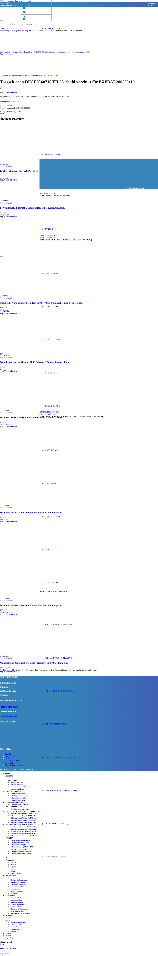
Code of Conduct (12, 761)
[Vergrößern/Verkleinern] (1, 953)
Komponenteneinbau (17, 887)
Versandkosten (10, 92)
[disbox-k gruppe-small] (62, 479)
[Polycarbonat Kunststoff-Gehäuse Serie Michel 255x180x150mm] (6, 196)
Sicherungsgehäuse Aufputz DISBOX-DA (23, 820)
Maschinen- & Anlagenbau (19, 909)
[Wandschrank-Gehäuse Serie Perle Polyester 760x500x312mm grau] (18, 651)
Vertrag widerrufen (8, 948)
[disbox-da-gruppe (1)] (62, 369)
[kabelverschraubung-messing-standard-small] (62, 654)
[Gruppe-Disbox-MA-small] (62, 335)
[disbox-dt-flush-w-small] (62, 545)
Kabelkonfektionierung (17, 884)
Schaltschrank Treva (17, 789)
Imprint (8, 754)
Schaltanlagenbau (16, 900)
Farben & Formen (16, 878)
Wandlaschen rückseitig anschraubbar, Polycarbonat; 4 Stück (31, 417)
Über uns (13, 862)
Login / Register (11, 938)
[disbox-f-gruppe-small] (62, 269)
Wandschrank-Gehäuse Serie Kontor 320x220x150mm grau (30, 512)
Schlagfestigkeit (15, 929)
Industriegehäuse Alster (18, 800)
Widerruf (9, 763)
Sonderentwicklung (16, 891)
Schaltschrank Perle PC (17, 787)
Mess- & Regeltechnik (17, 911)
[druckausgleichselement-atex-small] (62, 786)
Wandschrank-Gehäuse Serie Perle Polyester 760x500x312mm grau (34, 663)
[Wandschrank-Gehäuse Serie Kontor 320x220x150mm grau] (18, 463)
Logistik (13, 867)
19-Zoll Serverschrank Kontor (20, 809)
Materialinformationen (17, 922)
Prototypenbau (15, 889)
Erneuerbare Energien (17, 904)
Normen (13, 931)
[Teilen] (6, 953)
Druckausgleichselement (18, 849)
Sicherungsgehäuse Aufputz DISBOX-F (23, 813)
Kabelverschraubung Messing (19, 842)
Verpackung (14, 893)
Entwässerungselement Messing (20, 851)
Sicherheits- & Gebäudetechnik (20, 913)
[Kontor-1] (62, 225)
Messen (12, 871)
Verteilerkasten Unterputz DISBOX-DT (23, 833)
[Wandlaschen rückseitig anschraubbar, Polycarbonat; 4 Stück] (18, 408)
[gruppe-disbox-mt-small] (62, 512)
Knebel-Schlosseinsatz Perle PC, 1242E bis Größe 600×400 (29, 171)
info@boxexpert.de (9, 716)
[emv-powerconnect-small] (62, 720)
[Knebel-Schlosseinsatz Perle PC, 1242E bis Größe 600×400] (18, 159)
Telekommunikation (16, 902)
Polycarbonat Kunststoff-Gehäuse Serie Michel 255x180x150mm (32, 207)
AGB (7, 758)
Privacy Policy (11, 756)
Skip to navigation (7, 1)
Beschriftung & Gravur (17, 882)
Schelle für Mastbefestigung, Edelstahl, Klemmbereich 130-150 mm (26, 75)
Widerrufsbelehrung (13, 765)
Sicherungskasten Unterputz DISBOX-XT (23, 836)
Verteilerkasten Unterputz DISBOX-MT (23, 831)
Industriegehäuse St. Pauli (18, 796)
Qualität (13, 864)
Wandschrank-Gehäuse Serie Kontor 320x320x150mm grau (30, 605)
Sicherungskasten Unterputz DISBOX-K (23, 829)
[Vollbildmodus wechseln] (3, 953)
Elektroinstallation (16, 898)
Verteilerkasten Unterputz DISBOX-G (22, 827)
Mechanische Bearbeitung (18, 880)
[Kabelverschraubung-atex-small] (62, 753)
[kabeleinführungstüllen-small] (62, 852)
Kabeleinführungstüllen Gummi (20, 854)
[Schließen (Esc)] (8, 953)
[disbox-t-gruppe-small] (62, 302)
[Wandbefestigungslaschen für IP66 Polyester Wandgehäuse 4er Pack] (18, 351)
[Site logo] (16, 19)
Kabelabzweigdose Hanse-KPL (20, 805)
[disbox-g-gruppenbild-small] (62, 446)
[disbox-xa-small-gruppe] (62, 402)
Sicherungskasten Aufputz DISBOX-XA (23, 822)
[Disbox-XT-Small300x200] (62, 578)
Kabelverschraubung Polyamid (20, 840)
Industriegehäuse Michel (18, 798)
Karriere (13, 869)
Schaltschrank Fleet (16, 782)
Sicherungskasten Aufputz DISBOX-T (22, 816)
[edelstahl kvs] (62, 687)
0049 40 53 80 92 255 (9, 707)
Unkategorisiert (15, 111)
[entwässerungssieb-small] (62, 819)
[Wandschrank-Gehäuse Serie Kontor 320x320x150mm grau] (18, 559)
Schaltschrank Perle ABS (18, 785)
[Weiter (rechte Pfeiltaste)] (3, 955)
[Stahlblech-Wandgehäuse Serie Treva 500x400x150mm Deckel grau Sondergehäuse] (18, 254)
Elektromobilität (15, 907)
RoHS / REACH (15, 924)
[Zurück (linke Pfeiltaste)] (1, 955)
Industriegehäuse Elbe (17, 793)
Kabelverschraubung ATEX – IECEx (22, 847)
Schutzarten (14, 927)
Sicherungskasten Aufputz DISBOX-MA (23, 818)
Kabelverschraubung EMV (19, 845)
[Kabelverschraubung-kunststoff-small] (62, 620)
